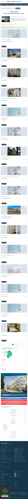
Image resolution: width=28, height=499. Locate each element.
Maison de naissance (4, 456)
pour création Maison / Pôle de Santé (21, 461)
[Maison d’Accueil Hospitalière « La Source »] (14, 249)
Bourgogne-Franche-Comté (17, 412)
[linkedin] (4, 1)
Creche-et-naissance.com (22, 492)
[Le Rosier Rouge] (14, 131)
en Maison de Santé (19, 450)
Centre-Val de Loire (18, 415)
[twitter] (2, 1)
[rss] (5, 1)
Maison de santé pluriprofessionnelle (6, 450)
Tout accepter (5, 494)
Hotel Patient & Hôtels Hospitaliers (5, 462)
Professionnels (25, 4)
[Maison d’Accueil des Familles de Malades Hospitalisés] (14, 170)
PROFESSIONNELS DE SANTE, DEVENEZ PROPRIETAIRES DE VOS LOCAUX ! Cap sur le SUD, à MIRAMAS (7, 395)
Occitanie (18, 434)
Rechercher (18, 8)
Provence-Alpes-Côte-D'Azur (17, 437)
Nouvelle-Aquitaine (18, 432)
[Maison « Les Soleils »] (14, 288)
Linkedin (17, 476)
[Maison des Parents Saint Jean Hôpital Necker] (14, 72)
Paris (13, 366)
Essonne (5, 427)
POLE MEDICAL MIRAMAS (4, 375)
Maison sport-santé (3, 455)
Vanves (13, 362)
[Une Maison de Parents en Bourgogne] (14, 269)
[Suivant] (16, 344)
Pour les (4, 446)
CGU (1, 482)
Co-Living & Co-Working (22, 494)
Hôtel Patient (7, 4)
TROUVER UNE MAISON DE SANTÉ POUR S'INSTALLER (14, 398)
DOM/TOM (18, 418)
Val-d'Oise (5, 429)
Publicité (16, 485)
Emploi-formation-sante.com (14, 492)
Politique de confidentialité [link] (5, 497)
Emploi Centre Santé (21, 4)
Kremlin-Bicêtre (13, 370)
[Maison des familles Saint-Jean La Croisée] (14, 53)
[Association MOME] (14, 190)
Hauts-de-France (18, 421)
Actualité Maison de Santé (4, 473)
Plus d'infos (4, 46)
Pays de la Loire (18, 435)
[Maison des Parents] (14, 112)
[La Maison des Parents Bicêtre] (14, 33)
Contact (16, 482)
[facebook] (1, 1)
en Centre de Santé (18, 451)
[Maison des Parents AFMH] (14, 308)
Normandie (18, 431)
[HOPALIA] (14, 327)
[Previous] (11, 344)
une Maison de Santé (18, 455)
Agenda (13, 4)
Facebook (17, 473)
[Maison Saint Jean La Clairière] (14, 151)
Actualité (10, 4)
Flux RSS (2, 476)
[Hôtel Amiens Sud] (14, 229)
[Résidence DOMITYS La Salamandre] (14, 210)
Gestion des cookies (21, 497)
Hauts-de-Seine (6, 425)
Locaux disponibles (16, 4)
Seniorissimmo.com (12, 494)
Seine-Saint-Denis (6, 428)
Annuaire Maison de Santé (2, 4)
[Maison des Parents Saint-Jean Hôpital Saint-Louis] (14, 92)
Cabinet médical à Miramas (5, 392)
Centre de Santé (3, 451)
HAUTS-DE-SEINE (4, 359)
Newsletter (2, 477)
